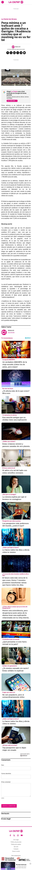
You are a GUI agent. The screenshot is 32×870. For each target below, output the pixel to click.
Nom (2, 765)
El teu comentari (5, 782)
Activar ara (11, 100)
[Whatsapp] (17, 52)
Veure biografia (11, 332)
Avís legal (16, 839)
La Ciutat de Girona (9, 19)
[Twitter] (11, 52)
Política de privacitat (16, 842)
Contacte (16, 849)
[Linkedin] (14, 52)
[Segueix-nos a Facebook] (10, 835)
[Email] (24, 52)
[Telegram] (21, 52)
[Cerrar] (30, 864)
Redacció (17, 46)
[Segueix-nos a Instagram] (18, 835)
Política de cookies (16, 844)
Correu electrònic (6, 773)
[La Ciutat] (16, 2)
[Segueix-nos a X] (14, 835)
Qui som (16, 846)
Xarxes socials (16, 851)
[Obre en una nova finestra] (9, 859)
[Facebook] (7, 52)
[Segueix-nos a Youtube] (21, 835)
